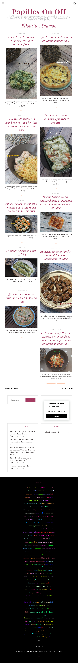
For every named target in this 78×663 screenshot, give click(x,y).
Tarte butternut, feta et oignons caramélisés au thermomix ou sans (21, 441)
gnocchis (49, 595)
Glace (47, 555)
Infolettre (39, 646)
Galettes (27, 488)
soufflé (37, 602)
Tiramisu (49, 532)
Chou (38, 618)
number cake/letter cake (37, 561)
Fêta (44, 500)
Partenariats (49, 573)
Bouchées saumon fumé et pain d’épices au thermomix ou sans (56, 255)
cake (37, 589)
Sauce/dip (29, 520)
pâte (38, 551)
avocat (51, 561)
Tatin (34, 555)
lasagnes (31, 605)
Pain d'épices (45, 637)
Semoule (31, 583)
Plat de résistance (31, 608)
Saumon (41, 570)
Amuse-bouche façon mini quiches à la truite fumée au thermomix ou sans (21, 207)
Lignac (52, 634)
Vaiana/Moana (47, 490)
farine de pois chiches (43, 589)
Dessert (46, 538)
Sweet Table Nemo (27, 491)
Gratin (47, 583)
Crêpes (52, 522)
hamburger (43, 599)
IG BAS (41, 500)
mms (44, 519)
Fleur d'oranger (39, 497)
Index (35, 618)
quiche (37, 573)
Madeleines (29, 599)
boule (31, 618)
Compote (47, 522)
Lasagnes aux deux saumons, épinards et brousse (56, 118)
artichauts (48, 529)
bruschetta (46, 510)
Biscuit (44, 503)
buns (34, 548)
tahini (31, 535)
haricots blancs (30, 570)
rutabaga (26, 542)
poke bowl (41, 631)
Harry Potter (26, 558)
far (53, 608)
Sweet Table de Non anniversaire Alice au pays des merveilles (39, 615)
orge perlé (32, 539)
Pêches (34, 602)
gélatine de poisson (47, 612)
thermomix (43, 608)
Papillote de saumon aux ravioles (21, 252)
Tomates (27, 618)
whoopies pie (51, 506)
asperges (40, 494)
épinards (26, 545)
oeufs (41, 602)
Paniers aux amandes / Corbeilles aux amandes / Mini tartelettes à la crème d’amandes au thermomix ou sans (22, 450)
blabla (27, 612)
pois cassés (34, 624)
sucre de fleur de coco (34, 576)
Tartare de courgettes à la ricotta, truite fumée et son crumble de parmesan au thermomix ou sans (55, 338)
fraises (36, 605)
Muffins (35, 491)
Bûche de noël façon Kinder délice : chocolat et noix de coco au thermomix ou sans (22, 433)
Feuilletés (52, 510)
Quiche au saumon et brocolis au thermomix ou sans (21, 297)
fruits (39, 628)
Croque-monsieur (29, 555)
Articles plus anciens (12, 388)
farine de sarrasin (29, 631)
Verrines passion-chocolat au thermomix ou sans (20, 467)
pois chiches (39, 549)
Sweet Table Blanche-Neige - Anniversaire (34, 522)
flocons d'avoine (28, 564)
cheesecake (47, 602)
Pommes (38, 580)
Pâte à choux (46, 494)
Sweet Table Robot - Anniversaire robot (33, 528)
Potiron (51, 637)
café (52, 529)
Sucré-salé (27, 602)
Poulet (42, 513)
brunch (50, 593)
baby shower (37, 583)
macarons (27, 624)
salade (52, 491)
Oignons (45, 593)
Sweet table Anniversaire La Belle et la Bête (36, 595)
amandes (44, 577)
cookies (46, 561)
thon (47, 500)
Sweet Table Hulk (48, 519)
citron (40, 520)
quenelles (31, 497)
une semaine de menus (41, 567)
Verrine (27, 551)
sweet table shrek (27, 580)
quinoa (41, 551)
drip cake (36, 570)
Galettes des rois (33, 500)
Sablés (38, 532)
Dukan (37, 513)
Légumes (50, 576)
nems (51, 497)
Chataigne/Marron (29, 506)
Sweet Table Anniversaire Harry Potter (38, 545)
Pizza (31, 551)
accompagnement (29, 532)
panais (33, 592)
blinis (47, 628)
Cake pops (42, 634)
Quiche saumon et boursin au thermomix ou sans (56, 39)
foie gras (36, 631)
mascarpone (51, 503)
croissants (38, 558)
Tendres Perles (35, 519)
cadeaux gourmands (46, 542)
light (52, 602)
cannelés (43, 583)
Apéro (44, 624)
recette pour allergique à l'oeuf (32, 503)
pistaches (42, 573)
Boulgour (47, 497)
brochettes (39, 624)
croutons (32, 573)
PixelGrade (59, 651)
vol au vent (35, 494)
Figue (37, 539)
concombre (35, 599)
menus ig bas (37, 612)
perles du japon (28, 573)
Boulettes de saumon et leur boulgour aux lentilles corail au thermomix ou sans (21, 124)
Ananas (47, 488)
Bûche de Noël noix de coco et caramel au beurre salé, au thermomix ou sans (20, 460)
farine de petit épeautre (35, 488)
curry (35, 628)
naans (47, 598)
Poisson (42, 506)
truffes (43, 529)
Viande (26, 516)
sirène (45, 631)
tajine (30, 542)
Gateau (30, 549)
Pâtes (43, 555)
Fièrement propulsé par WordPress (37, 651)
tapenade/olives (39, 510)
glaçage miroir (28, 634)
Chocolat (51, 545)
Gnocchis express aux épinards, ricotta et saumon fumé (21, 40)
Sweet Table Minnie (44, 526)
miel (47, 618)
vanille (43, 488)
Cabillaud (41, 621)
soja (30, 516)
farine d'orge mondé (28, 510)
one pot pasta (50, 567)
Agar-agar (43, 532)
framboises (27, 637)
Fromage (38, 593)
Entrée (42, 618)
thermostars (50, 624)
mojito (51, 488)
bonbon (39, 637)
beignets (50, 631)
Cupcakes (32, 558)
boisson (43, 580)
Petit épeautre (37, 564)
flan (45, 570)
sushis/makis (45, 605)
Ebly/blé (26, 576)
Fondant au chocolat (49, 548)
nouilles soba (32, 567)
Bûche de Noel (49, 564)
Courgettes (28, 494)
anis (39, 542)
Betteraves (28, 561)
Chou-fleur (27, 539)
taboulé (35, 551)
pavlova (50, 598)
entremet (27, 535)
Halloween (34, 637)
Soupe (33, 589)
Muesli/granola (29, 513)
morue (26, 621)
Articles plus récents (66, 388)
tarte (52, 494)
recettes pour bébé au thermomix (43, 516)
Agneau (26, 628)
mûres (34, 513)
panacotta (47, 634)
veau (30, 621)
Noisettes (41, 491)
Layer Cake (35, 621)
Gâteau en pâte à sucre (48, 558)
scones (53, 532)
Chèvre (43, 628)
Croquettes (51, 539)
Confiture (29, 593)
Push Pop (33, 580)
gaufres (37, 506)
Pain (51, 586)
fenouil (50, 609)
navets (40, 539)
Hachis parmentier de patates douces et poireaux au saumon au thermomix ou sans (56, 202)
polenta (27, 497)
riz (31, 624)
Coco (40, 605)
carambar (38, 555)
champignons (34, 526)
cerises (31, 628)
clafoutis (25, 548)
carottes (51, 618)
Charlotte (26, 567)
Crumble (50, 589)
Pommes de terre (44, 535)
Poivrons (28, 589)
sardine (35, 535)
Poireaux (49, 570)
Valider (56, 416)
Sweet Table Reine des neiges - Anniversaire (37, 586)
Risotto (43, 564)
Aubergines (35, 634)
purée (52, 535)
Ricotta (51, 628)
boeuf (47, 507)
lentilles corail (48, 513)
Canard (51, 551)
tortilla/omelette (50, 580)
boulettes (34, 542)
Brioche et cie (49, 621)
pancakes (45, 551)
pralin (31, 612)
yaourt (51, 555)
